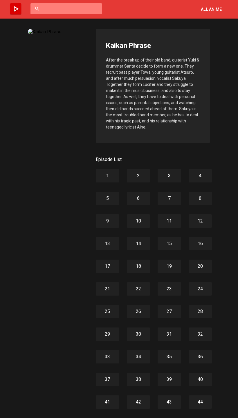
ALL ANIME (211, 9)
